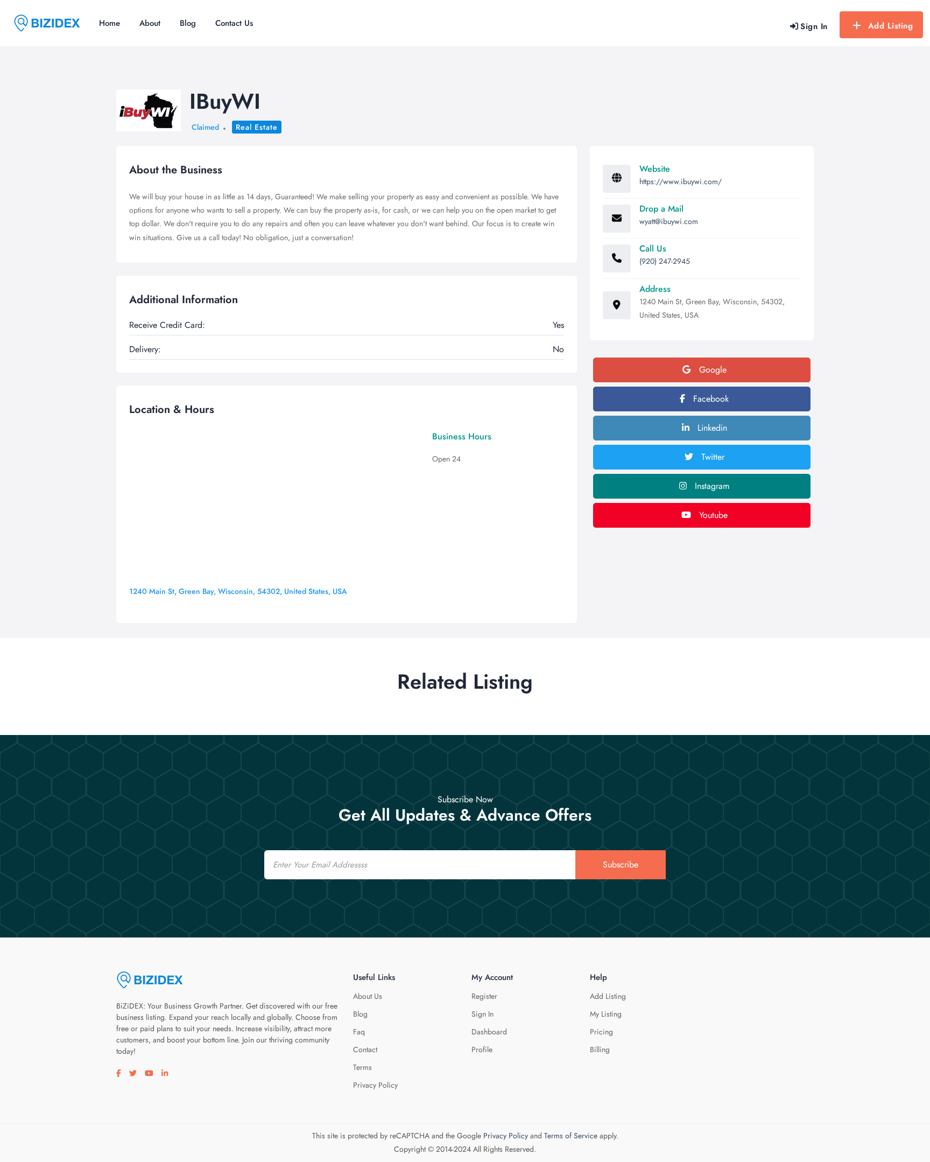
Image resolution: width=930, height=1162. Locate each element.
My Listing (606, 1014)
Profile (481, 1049)
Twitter (711, 457)
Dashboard (489, 1031)
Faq (359, 1031)
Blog (188, 23)
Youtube (712, 515)
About (149, 23)
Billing (600, 1049)
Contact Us (234, 23)
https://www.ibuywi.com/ (680, 181)
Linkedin (711, 428)
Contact (365, 1049)
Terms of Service (570, 1135)
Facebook (710, 399)
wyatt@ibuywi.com (668, 221)
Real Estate (257, 127)
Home (109, 23)
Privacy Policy (375, 1085)
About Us (367, 996)
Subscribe (620, 864)
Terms (362, 1067)
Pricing (601, 1031)
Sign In (482, 1014)
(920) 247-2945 (664, 261)
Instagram (710, 486)
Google (711, 369)
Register (484, 996)
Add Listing (890, 26)
